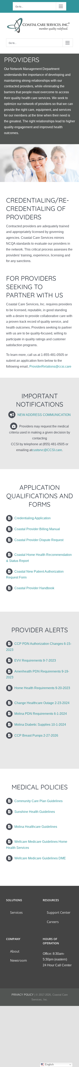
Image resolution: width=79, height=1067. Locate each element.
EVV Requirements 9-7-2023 (35, 660)
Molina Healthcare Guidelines (35, 826)
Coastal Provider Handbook (34, 588)
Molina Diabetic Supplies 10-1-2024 (40, 724)
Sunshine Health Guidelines (34, 811)
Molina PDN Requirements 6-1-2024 (40, 713)
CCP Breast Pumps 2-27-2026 (36, 735)
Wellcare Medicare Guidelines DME (40, 858)
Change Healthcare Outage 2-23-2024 (41, 703)
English (49, 1064)
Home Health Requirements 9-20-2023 (42, 688)
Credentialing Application (32, 518)
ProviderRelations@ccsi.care (50, 366)
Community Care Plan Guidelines (38, 801)
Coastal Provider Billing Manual (37, 529)
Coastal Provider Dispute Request (38, 540)
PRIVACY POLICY (23, 994)
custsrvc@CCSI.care (47, 450)
